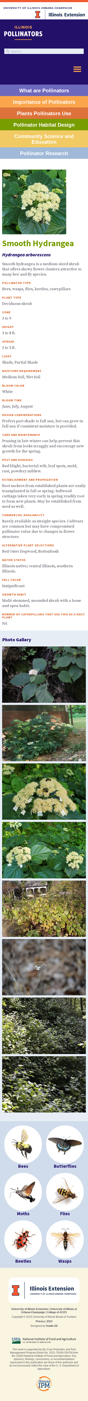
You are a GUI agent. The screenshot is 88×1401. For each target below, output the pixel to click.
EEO (49, 1321)
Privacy (40, 1321)
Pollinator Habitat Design (44, 125)
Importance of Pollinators (44, 102)
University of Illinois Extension (29, 1309)
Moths (23, 1213)
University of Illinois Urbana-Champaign (37, 7)
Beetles (23, 1261)
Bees (23, 1166)
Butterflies (65, 1166)
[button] (77, 69)
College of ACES (57, 1312)
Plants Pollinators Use (44, 113)
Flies (65, 1213)
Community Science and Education (44, 139)
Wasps (65, 1261)
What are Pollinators (44, 90)
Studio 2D (52, 1325)
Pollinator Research (44, 153)
